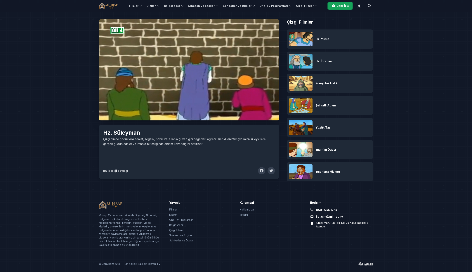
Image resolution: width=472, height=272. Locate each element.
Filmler (134, 5)
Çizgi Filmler (305, 5)
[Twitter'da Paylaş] (271, 170)
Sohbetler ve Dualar (237, 5)
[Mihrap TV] (109, 5)
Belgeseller (172, 5)
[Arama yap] (369, 6)
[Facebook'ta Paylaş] (261, 170)
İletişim (244, 214)
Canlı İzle (343, 5)
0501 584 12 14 (326, 210)
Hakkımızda (247, 209)
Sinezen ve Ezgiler (201, 5)
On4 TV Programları (274, 5)
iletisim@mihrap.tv (329, 216)
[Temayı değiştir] (359, 6)
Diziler (151, 5)
